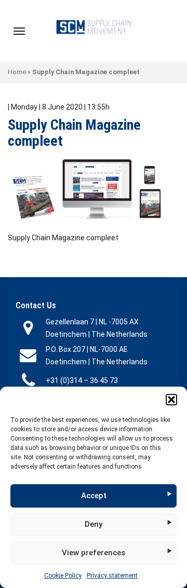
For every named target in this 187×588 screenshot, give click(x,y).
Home (17, 72)
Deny (93, 524)
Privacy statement (112, 575)
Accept (93, 495)
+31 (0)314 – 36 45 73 (82, 380)
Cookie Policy (63, 575)
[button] (171, 399)
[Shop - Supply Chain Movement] (93, 26)
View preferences (93, 552)
